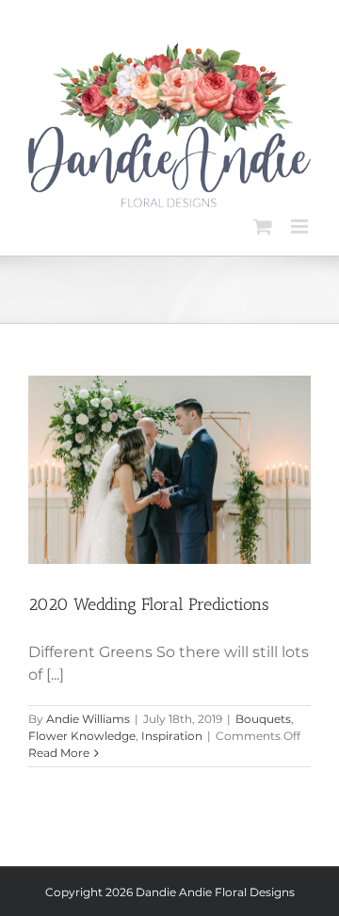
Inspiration (171, 736)
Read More (58, 753)
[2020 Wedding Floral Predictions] (169, 470)
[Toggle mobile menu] (301, 226)
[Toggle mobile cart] (262, 226)
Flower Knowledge (82, 736)
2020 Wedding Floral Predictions (148, 604)
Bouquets (263, 719)
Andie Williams (88, 719)
